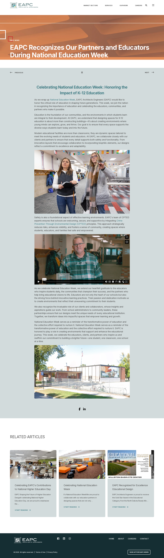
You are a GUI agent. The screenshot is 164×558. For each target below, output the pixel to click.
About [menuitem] (121, 539)
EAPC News (14, 40)
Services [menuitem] (108, 5)
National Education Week (62, 99)
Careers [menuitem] (138, 5)
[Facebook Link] (59, 538)
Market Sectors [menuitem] (91, 5)
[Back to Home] (24, 5)
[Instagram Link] (69, 538)
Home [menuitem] (111, 539)
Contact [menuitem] (144, 539)
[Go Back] (82, 72)
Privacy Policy (52, 552)
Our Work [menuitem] (124, 5)
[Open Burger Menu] (153, 5)
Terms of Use (40, 552)
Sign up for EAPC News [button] (139, 552)
